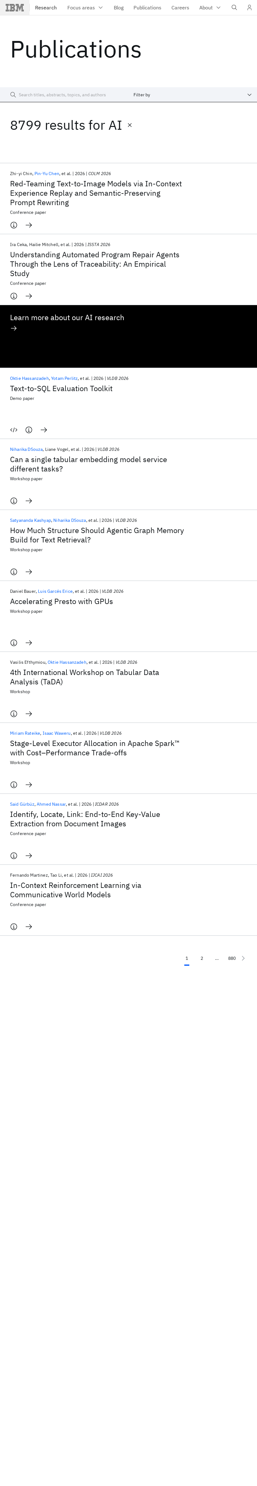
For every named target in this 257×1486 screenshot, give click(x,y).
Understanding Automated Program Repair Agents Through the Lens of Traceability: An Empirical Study (95, 264)
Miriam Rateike (25, 733)
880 (232, 958)
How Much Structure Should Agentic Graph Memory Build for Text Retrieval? (97, 535)
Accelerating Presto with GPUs (61, 601)
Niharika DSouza (26, 449)
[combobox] (192, 94)
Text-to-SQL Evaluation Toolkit (61, 388)
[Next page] (243, 958)
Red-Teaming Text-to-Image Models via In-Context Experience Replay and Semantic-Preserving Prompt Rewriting (96, 193)
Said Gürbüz (22, 804)
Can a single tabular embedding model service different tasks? (88, 464)
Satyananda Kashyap (30, 520)
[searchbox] (64, 94)
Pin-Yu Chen (46, 173)
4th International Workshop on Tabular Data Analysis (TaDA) (84, 676)
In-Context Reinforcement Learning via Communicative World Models (75, 889)
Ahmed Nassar (51, 804)
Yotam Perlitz (64, 378)
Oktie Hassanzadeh (29, 378)
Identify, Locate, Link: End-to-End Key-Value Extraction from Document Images (85, 818)
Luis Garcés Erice (55, 591)
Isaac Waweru (57, 733)
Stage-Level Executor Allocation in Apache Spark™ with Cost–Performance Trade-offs (95, 747)
